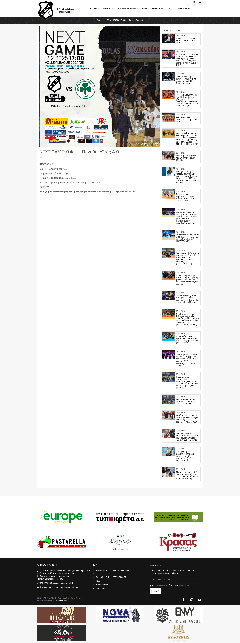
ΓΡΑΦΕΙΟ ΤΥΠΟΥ (184, 8)
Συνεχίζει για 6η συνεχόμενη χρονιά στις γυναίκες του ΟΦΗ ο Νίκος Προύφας (187, 80)
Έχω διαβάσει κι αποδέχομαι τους (170, 585)
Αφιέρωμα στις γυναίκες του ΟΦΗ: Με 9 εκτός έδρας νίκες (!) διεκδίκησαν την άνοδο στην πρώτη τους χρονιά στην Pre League (187, 100)
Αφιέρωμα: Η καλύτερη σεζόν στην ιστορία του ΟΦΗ (186, 119)
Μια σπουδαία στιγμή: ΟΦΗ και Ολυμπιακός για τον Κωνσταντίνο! (187, 401)
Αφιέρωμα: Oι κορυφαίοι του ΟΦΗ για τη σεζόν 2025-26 (187, 158)
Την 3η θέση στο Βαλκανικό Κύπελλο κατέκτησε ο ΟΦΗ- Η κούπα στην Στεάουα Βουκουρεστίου (185, 456)
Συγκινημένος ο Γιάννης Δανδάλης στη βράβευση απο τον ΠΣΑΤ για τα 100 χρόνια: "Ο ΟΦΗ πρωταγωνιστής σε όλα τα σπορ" (187, 359)
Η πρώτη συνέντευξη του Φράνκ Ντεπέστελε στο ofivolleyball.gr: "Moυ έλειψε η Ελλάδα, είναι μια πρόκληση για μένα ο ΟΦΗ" (187, 59)
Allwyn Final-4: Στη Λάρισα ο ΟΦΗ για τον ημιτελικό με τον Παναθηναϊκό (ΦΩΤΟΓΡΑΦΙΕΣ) (187, 238)
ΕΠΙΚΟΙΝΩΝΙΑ (158, 8)
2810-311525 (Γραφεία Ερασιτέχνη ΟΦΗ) (57, 583)
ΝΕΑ (170, 8)
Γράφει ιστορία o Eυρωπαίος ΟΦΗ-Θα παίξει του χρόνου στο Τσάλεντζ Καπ (186, 197)
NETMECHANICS (62, 600)
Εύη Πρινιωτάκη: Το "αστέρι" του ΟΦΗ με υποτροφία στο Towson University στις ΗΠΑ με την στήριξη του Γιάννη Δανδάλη (186, 177)
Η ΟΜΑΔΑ (107, 8)
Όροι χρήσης (101, 588)
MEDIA (144, 8)
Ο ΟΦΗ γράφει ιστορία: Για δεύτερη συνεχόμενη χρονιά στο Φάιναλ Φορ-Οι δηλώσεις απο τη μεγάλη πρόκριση (187, 279)
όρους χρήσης (184, 585)
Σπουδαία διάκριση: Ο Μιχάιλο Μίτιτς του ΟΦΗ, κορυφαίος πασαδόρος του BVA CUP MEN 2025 (187, 436)
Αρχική (99, 20)
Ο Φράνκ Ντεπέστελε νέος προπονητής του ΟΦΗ (185, 40)
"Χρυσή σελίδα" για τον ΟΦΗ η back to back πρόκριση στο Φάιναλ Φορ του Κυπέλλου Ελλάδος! (187, 299)
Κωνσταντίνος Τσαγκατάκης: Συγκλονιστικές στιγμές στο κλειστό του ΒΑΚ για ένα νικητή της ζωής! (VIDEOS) (187, 382)
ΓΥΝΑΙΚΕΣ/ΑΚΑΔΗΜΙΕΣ (126, 8)
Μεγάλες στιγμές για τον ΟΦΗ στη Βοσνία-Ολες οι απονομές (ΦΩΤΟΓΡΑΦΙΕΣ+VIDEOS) (187, 418)
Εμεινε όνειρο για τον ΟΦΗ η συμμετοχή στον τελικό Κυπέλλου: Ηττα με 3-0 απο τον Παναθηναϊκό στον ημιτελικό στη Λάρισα (186, 217)
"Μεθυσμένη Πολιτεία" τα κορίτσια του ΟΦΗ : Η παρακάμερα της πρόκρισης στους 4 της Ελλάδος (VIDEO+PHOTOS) (187, 258)
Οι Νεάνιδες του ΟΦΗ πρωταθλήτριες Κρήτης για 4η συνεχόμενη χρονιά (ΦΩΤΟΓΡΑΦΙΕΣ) (187, 339)
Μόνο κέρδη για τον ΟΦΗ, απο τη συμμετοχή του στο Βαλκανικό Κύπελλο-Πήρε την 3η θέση (187, 475)
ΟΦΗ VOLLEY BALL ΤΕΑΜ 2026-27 (111, 577)
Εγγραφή (155, 591)
